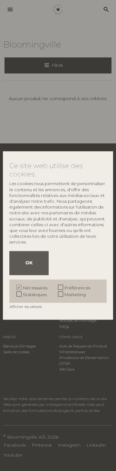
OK (29, 263)
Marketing (75, 294)
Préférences (77, 287)
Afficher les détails (26, 306)
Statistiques (35, 294)
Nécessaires (35, 287)
